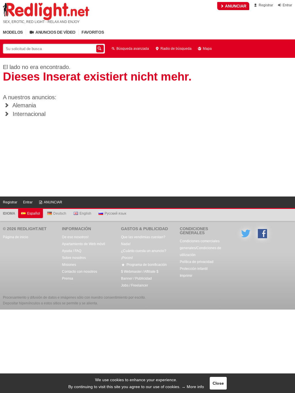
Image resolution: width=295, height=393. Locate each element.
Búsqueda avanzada (132, 49)
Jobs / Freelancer (134, 285)
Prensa (67, 278)
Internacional (28, 114)
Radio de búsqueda (176, 49)
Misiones (69, 265)
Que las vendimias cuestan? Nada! (143, 240)
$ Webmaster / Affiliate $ (139, 272)
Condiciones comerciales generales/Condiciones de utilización (200, 248)
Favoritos (93, 32)
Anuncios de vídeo (55, 32)
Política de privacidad (196, 262)
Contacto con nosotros (79, 272)
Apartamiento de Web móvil (83, 244)
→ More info (192, 386)
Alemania (23, 105)
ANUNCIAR (235, 6)
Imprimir (186, 276)
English (85, 213)
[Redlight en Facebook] (262, 234)
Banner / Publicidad (136, 278)
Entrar (287, 5)
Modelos (13, 32)
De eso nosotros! (75, 237)
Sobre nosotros (74, 258)
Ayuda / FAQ (71, 251)
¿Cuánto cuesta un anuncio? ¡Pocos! (143, 254)
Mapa (207, 49)
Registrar (265, 5)
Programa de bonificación (146, 265)
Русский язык (115, 213)
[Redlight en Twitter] (246, 234)
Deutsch (59, 213)
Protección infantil (194, 269)
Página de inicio (15, 237)
